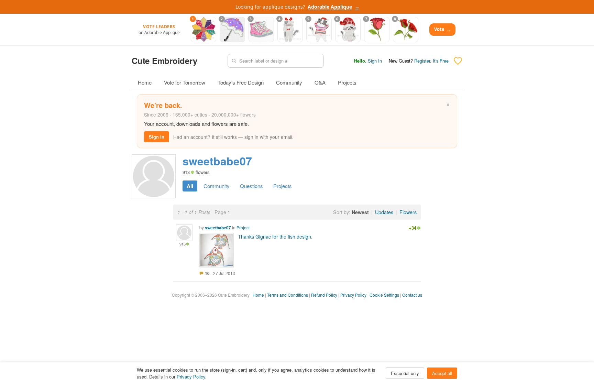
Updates (384, 212)
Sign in (156, 136)
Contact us (412, 295)
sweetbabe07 (218, 227)
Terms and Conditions (287, 295)
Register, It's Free (431, 60)
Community (289, 82)
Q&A (320, 82)
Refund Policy (324, 295)
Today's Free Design (241, 82)
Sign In (375, 60)
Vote (442, 29)
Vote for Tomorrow (184, 82)
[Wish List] (457, 60)
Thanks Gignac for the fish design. (275, 236)
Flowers (408, 212)
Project (243, 227)
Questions (251, 185)
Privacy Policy (353, 295)
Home (145, 82)
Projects (347, 82)
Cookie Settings (384, 295)
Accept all (442, 373)
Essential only (405, 373)
